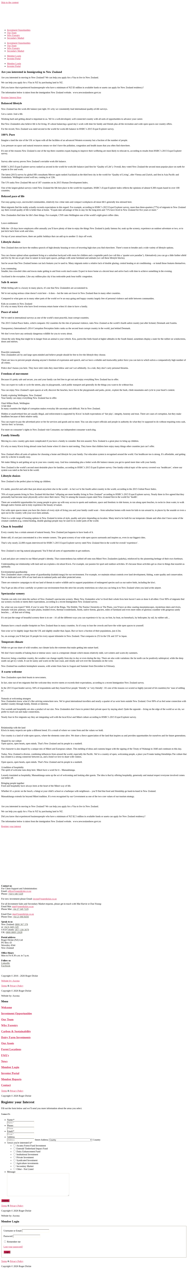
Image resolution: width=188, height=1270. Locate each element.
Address (11, 1137)
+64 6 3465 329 (11, 927)
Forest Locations (11, 1049)
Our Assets (7, 1043)
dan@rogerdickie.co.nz (23, 914)
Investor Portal (14, 58)
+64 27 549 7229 (20, 909)
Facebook (5, 966)
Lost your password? (13, 1246)
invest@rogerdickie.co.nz (45, 899)
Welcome (6, 1007)
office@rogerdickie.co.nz (19, 891)
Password (8, 1236)
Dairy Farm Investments (16, 1037)
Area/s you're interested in (19, 1142)
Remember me (14, 1241)
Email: (10, 1131)
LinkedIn (5, 963)
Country (96, 1140)
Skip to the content (10, 2)
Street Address (41, 1140)
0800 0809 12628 (14, 932)
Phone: (10, 1125)
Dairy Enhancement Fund (28, 1151)
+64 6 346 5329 (15, 894)
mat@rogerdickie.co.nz (23, 906)
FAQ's (5, 1055)
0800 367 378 (21, 924)
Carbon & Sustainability (16, 1031)
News (4, 1061)
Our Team (11, 32)
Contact (6, 1085)
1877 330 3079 (22, 929)
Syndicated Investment (26, 1160)
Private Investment (25, 1157)
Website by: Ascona (10, 981)
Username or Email (12, 1230)
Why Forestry (13, 35)
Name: (10, 1120)
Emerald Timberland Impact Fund (32, 1148)
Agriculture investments (27, 1163)
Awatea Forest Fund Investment (31, 1145)
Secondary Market (15, 38)
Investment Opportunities (18, 30)
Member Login (14, 56)
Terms (4, 971)
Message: (11, 1172)
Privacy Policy (16, 971)
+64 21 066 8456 (21, 916)
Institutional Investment (27, 1154)
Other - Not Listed (24, 1169)
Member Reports (11, 1079)
